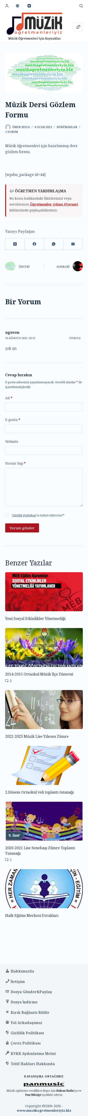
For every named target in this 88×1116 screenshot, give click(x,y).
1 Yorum (11, 132)
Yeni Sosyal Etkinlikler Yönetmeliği (35, 618)
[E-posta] (73, 244)
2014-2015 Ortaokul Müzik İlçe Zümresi (39, 674)
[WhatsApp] (54, 244)
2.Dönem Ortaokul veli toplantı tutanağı (39, 792)
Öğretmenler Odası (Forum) (54, 204)
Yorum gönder (22, 528)
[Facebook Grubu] (17, 5)
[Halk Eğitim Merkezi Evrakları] (44, 888)
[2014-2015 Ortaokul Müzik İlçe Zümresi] (44, 647)
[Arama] (81, 5)
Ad (8, 398)
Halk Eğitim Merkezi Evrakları (31, 915)
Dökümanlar (67, 127)
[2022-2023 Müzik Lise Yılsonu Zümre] (44, 709)
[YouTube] (29, 5)
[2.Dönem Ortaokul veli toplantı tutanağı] (44, 765)
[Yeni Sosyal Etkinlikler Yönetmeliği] (44, 591)
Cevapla (75, 338)
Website (11, 441)
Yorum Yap (15, 463)
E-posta (12, 419)
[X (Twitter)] (15, 244)
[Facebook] (34, 244)
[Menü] (78, 26)
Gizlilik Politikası (24, 515)
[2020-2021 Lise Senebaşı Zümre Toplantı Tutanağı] (44, 821)
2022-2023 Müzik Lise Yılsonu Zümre (37, 736)
